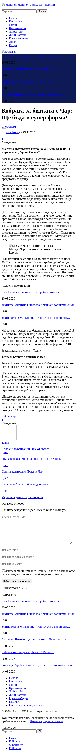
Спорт (13, 24)
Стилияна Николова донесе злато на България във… (35, 639)
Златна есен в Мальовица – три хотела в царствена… (36, 317)
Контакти (15, 701)
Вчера (13, 45)
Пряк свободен (18, 38)
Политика (15, 21)
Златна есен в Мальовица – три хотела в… (29, 81)
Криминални (17, 28)
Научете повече (53, 721)
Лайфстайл (16, 31)
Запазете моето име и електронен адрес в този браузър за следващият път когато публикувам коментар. (38, 572)
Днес (12, 41)
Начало (13, 18)
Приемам (36, 721)
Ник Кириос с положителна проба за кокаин (30, 56)
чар (13, 416)
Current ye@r (11, 587)
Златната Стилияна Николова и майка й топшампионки (38, 304)
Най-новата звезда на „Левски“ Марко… (28, 652)
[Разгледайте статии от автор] (9, 439)
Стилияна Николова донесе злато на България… (33, 94)
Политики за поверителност (27, 705)
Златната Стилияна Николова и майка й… (29, 68)
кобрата (6, 416)
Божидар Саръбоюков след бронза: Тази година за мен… (38, 665)
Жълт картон (17, 35)
